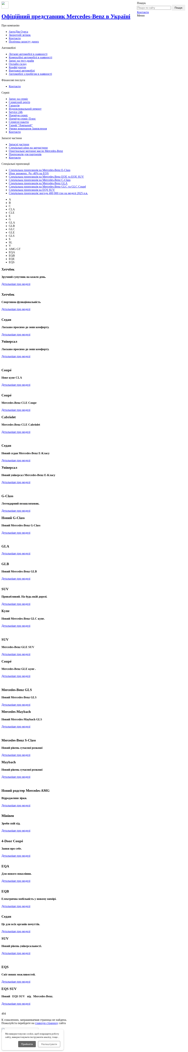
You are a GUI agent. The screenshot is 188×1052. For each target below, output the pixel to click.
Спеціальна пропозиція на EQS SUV (32, 189)
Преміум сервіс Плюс (22, 118)
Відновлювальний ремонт (25, 108)
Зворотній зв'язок (20, 35)
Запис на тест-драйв (21, 60)
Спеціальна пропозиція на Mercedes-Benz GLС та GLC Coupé (47, 186)
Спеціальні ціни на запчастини (28, 147)
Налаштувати (49, 1044)
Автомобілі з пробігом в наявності (30, 73)
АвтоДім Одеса (18, 31)
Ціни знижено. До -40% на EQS (29, 173)
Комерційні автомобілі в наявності (30, 57)
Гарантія (14, 105)
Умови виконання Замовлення (28, 128)
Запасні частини (19, 144)
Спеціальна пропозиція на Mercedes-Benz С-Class (39, 180)
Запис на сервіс (18, 98)
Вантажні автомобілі (22, 70)
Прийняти (27, 1044)
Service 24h (16, 112)
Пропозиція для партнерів (25, 154)
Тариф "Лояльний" (21, 125)
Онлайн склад (17, 64)
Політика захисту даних (24, 41)
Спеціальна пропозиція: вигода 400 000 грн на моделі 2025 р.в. (48, 193)
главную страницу (46, 1023)
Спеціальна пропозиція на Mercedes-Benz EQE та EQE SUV (46, 176)
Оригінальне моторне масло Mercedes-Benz (36, 151)
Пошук (178, 7)
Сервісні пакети (19, 122)
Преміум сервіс (18, 115)
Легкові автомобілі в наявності (28, 54)
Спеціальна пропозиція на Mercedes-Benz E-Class (39, 170)
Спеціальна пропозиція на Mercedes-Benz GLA (38, 183)
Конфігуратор (17, 67)
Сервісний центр (19, 102)
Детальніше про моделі (15, 284)
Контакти (143, 12)
